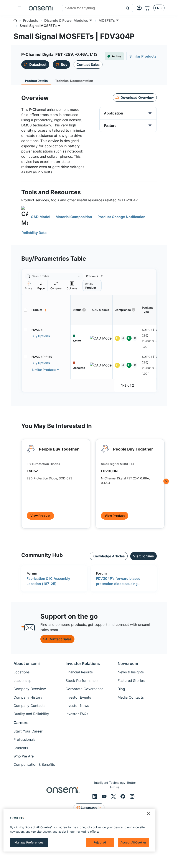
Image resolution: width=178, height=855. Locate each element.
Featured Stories (131, 680)
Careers (20, 722)
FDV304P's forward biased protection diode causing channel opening (118, 581)
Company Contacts (29, 705)
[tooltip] (41, 285)
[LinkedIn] (95, 796)
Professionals (24, 739)
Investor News (77, 705)
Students (20, 748)
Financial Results (79, 672)
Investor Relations (83, 663)
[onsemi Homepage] (41, 8)
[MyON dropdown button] (140, 8)
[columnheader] (50, 310)
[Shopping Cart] (149, 8)
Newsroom (128, 663)
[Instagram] (132, 796)
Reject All (100, 842)
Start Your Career (28, 731)
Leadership (22, 680)
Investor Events (78, 697)
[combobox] (92, 8)
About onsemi (26, 663)
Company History (27, 697)
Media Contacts (131, 697)
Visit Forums (143, 556)
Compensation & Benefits (34, 764)
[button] (127, 8)
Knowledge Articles (108, 556)
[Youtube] (105, 796)
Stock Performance (81, 680)
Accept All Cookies (133, 842)
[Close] (148, 814)
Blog (121, 689)
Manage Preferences (29, 842)
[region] (79, 830)
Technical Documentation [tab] (74, 81)
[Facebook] (123, 796)
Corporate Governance (84, 689)
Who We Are (23, 756)
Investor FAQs (77, 714)
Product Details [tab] (36, 81)
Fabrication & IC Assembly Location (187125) (48, 581)
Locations (21, 672)
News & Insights (131, 672)
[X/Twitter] (114, 796)
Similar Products (44, 369)
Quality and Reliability (31, 714)
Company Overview (29, 689)
